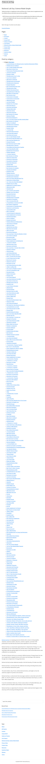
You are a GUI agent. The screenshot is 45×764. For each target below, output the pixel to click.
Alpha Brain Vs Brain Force (12, 69)
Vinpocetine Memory (10, 105)
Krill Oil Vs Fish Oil (10, 556)
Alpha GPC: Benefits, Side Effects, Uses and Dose (17, 629)
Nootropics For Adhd (11, 549)
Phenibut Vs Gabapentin (11, 326)
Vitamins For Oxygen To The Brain (13, 445)
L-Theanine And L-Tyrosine (12, 393)
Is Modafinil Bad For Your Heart (13, 471)
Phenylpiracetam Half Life (12, 282)
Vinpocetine (9, 542)
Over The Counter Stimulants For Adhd (14, 440)
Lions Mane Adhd (10, 503)
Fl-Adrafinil (8, 414)
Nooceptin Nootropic (11, 194)
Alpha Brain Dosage (10, 433)
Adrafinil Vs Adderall (10, 249)
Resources (6, 50)
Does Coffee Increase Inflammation (14, 339)
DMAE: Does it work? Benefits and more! (15, 634)
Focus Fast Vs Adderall (11, 77)
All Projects (6, 36)
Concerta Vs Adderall (11, 558)
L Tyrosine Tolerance (11, 154)
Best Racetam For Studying (12, 168)
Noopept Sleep (9, 164)
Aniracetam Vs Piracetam (12, 603)
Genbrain (8, 395)
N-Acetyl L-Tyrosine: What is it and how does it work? (18, 636)
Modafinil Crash (9, 284)
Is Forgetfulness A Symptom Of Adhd (14, 202)
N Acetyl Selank (9, 341)
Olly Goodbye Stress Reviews (12, 536)
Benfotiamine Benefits (11, 537)
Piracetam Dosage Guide (11, 568)
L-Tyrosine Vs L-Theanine (11, 367)
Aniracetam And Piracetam (12, 567)
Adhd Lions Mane (10, 230)
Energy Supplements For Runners (13, 214)
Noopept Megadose (10, 84)
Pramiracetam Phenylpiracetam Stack (14, 71)
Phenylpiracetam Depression (12, 83)
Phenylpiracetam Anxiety (11, 126)
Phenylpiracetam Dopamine (12, 176)
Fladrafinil (8, 534)
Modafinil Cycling (10, 171)
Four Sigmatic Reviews (11, 449)
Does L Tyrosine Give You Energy (13, 256)
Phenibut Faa (9, 464)
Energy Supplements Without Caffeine (14, 348)
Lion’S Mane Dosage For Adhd (13, 308)
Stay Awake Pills (10, 520)
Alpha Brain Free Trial (11, 492)
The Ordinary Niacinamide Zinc (13, 541)
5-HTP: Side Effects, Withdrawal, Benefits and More (17, 627)
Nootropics (11, 62)
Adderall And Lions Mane (11, 227)
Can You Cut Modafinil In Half (12, 270)
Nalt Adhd (8, 594)
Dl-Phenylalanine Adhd (11, 575)
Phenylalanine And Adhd (11, 588)
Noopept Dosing (10, 582)
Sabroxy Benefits (10, 398)
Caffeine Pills (9, 563)
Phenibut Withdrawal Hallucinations (14, 221)
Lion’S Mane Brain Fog (11, 411)
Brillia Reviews (9, 539)
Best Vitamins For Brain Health (13, 509)
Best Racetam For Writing (12, 156)
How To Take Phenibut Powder (13, 136)
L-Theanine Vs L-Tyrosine (11, 360)
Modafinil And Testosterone (12, 150)
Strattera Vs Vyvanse (10, 501)
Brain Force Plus (10, 381)
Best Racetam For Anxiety (12, 114)
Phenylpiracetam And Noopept (13, 81)
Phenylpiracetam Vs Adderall (12, 175)
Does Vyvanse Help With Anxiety (13, 478)
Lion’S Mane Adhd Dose (11, 253)
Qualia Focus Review (10, 390)
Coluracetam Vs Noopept (11, 223)
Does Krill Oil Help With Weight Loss (14, 138)
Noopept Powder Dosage (12, 570)
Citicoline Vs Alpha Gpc (11, 352)
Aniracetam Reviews (10, 586)
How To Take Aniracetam (12, 572)
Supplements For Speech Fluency (13, 185)
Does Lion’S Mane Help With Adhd (13, 313)
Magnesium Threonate (11, 565)
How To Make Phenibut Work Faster (14, 67)
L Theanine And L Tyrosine (12, 372)
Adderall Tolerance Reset (11, 450)
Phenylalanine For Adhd (11, 584)
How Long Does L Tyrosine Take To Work (15, 247)
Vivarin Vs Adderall (10, 218)
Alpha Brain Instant (10, 490)
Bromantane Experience (11, 232)
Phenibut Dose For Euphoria (12, 65)
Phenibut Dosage (10, 483)
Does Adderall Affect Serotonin (13, 405)
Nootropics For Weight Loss (12, 402)
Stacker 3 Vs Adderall (11, 123)
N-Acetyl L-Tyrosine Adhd (11, 596)
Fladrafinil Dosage (10, 404)
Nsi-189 (8, 506)
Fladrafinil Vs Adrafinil (11, 322)
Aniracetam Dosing (10, 110)
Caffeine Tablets (9, 511)
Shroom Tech (9, 527)
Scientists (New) (7, 52)
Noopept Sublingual (10, 327)
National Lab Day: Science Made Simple (12, 45)
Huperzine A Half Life (11, 261)
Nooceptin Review (10, 272)
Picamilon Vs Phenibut (11, 239)
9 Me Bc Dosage (9, 251)
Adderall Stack (9, 287)
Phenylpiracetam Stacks (11, 166)
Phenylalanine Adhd (10, 600)
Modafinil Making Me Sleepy (12, 312)
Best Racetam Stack (10, 95)
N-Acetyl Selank (9, 329)
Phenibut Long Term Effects (12, 192)
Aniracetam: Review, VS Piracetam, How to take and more (19, 621)
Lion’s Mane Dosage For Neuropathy (14, 605)
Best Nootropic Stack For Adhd (13, 143)
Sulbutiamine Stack (10, 100)
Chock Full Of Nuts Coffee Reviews (14, 424)
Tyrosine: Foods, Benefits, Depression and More (16, 622)
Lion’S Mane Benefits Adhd (12, 149)
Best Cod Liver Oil (10, 529)
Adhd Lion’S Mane (10, 225)
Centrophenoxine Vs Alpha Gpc (13, 91)
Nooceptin (8, 497)
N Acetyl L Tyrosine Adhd (11, 593)
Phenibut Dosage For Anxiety (12, 334)
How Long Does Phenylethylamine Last (15, 581)
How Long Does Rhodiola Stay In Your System (16, 400)
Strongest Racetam (10, 142)
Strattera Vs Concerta (11, 487)
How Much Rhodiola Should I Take (13, 300)
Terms (5, 55)
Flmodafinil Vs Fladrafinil (11, 161)
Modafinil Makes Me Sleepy (12, 331)
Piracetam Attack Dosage (12, 601)
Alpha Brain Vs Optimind (11, 79)
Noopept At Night (10, 74)
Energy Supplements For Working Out (14, 241)
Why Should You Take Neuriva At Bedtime (15, 305)
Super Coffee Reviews (11, 530)
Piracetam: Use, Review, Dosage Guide (14, 619)
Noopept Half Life (10, 315)
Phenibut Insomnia (10, 173)
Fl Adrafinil (8, 397)
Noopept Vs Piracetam (11, 319)
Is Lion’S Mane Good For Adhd (13, 258)
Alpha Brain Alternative (11, 435)
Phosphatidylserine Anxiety (12, 350)
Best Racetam (9, 332)
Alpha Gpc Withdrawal (11, 614)
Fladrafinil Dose (9, 364)
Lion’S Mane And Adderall (12, 303)
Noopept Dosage (10, 499)
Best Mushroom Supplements (12, 518)
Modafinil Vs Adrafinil (11, 428)
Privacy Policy (7, 47)
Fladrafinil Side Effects (11, 216)
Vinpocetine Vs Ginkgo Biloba (12, 180)
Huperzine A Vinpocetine (11, 157)
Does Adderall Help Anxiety (12, 430)
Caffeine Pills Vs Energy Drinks (13, 385)
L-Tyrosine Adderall (10, 431)
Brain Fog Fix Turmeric (11, 260)
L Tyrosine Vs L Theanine (11, 365)
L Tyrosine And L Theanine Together (14, 345)
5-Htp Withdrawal (10, 610)
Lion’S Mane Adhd (10, 459)
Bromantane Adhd (10, 237)
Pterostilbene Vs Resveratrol (12, 437)
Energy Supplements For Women (13, 508)
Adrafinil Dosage (10, 421)
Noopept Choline (10, 128)
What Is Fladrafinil (10, 211)
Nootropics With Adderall (11, 379)
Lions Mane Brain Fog (11, 294)
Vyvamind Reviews (6, 28)
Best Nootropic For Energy (12, 438)
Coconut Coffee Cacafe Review (13, 466)
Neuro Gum (8, 553)
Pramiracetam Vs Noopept (12, 97)
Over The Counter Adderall (12, 544)
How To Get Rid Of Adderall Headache (14, 371)
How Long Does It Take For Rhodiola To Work (16, 234)
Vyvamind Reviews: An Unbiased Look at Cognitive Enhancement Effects (22, 64)
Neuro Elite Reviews (10, 416)
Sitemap (6, 54)
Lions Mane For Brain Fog (12, 280)
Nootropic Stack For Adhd (12, 291)
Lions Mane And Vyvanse (11, 135)
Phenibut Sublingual (10, 152)
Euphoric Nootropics (10, 274)
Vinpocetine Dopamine (11, 112)
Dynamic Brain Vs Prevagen (12, 369)
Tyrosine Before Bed (10, 209)
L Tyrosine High (9, 129)
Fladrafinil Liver (9, 189)
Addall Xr (8, 551)
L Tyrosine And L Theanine (12, 378)
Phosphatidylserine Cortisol (12, 489)
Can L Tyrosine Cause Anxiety (12, 190)
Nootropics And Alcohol (11, 246)
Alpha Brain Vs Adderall (11, 418)
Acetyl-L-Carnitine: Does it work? (13, 633)
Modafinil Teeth (9, 515)
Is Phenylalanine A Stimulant (12, 607)
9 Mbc (7, 391)
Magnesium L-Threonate (11, 560)
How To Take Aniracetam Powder (13, 574)
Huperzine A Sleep (10, 301)
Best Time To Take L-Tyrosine (13, 468)
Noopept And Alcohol (11, 220)
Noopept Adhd (9, 310)
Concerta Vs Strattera (11, 477)
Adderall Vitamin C (10, 480)
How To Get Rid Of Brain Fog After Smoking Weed (17, 119)
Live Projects (7, 43)
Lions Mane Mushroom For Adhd (13, 279)
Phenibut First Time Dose (12, 103)
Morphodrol (9, 383)
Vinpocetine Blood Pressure (12, 131)
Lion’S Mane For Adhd (11, 452)
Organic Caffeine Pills (11, 296)
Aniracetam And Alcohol (11, 107)
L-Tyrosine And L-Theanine (12, 359)
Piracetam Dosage (10, 386)
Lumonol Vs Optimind (11, 72)
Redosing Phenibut (10, 116)
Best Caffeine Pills (10, 516)
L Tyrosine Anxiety (10, 336)
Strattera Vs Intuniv (10, 412)
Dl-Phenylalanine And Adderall (13, 591)
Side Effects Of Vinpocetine (12, 93)
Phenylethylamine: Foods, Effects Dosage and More (17, 617)
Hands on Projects (8, 41)
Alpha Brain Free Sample (11, 228)
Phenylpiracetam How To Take (13, 76)
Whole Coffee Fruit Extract (12, 324)
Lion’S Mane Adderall (11, 277)
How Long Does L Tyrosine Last (13, 317)
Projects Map (7, 48)
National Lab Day (5, 640)
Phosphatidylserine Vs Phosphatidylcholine (15, 447)
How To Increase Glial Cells (12, 201)
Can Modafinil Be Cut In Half (12, 306)
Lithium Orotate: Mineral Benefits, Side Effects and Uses (18, 631)
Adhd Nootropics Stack (11, 244)
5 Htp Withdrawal (10, 579)
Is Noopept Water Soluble (12, 577)
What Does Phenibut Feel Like (12, 254)
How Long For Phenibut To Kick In (13, 268)
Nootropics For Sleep (11, 362)
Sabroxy (8, 525)
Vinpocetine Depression (11, 162)
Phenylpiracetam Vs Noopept (12, 197)
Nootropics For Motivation (12, 374)
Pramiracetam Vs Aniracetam (12, 98)
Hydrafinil (8, 482)
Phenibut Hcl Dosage (11, 195)
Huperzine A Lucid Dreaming (12, 208)
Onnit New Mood (10, 522)
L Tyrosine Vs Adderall (11, 242)
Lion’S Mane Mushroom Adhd (12, 320)
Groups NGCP (7, 40)
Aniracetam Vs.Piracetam (12, 376)
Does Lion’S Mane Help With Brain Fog (14, 178)
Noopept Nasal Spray (11, 355)
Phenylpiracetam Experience (12, 124)
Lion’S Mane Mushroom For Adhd (13, 265)
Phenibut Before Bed (11, 109)
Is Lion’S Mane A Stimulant (12, 286)
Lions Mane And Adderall (11, 338)
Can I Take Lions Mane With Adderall (14, 182)
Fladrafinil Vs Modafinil (11, 343)
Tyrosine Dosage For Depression (13, 213)
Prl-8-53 (8, 494)
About (5, 34)
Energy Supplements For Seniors (13, 357)
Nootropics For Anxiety (11, 475)
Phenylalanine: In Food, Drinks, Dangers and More (17, 626)
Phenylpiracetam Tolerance (12, 145)
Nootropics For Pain (10, 263)
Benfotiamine (9, 562)
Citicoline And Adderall (11, 169)
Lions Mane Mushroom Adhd (12, 293)
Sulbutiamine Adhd (10, 187)
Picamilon (8, 504)
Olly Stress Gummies (10, 555)
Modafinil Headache (10, 419)
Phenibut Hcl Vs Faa (10, 388)
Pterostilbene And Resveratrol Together (15, 147)
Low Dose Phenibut (10, 102)
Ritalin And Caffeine (10, 461)
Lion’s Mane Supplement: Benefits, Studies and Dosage (18, 615)
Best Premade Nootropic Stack (13, 86)
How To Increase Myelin (11, 409)
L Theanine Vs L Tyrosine (11, 423)
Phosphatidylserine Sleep (11, 463)
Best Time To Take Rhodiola (12, 346)
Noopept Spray (9, 298)
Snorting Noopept (10, 289)
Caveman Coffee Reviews (11, 426)
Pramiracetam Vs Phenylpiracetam (14, 206)
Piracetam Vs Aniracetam (12, 598)
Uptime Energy (9, 523)
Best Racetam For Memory (12, 121)
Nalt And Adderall (10, 589)
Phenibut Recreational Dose (12, 90)
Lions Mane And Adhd (11, 353)
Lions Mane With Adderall (12, 133)
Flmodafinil (8, 513)
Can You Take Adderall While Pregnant (14, 546)
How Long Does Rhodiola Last (13, 140)
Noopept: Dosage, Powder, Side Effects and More (17, 624)
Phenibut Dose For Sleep (11, 183)
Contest (6, 38)
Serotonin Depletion (10, 442)
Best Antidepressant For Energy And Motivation (16, 532)
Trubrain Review (9, 454)
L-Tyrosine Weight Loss (11, 444)
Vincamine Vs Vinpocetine (11, 159)
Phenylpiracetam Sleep (11, 88)
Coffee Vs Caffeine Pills (11, 267)
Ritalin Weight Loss (10, 485)
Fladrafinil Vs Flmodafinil (11, 199)
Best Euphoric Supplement (12, 204)
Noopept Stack (9, 275)
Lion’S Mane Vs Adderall (11, 235)
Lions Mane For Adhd (11, 473)
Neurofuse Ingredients (11, 407)
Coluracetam (9, 496)
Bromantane (9, 548)
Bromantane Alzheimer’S (11, 117)
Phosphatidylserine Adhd (11, 470)
